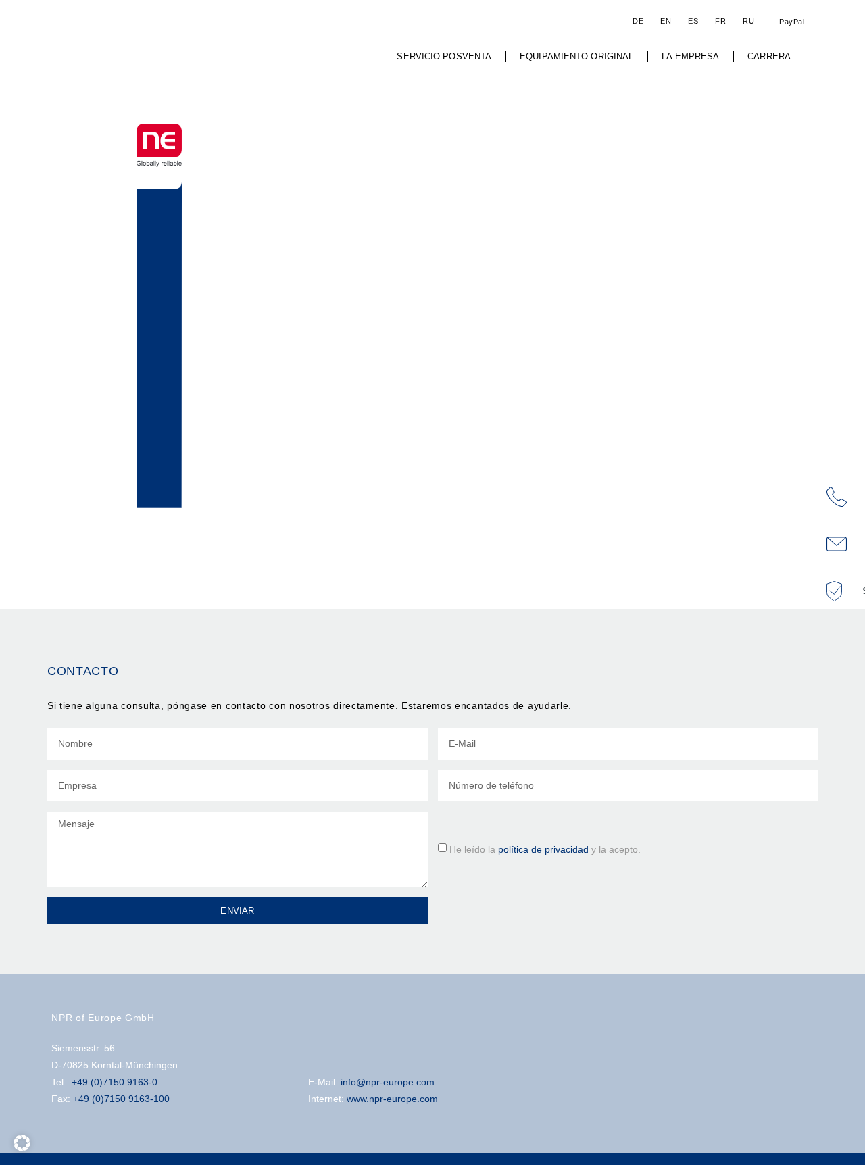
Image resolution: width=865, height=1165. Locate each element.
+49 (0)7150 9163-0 (114, 1081)
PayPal (791, 22)
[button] (22, 1143)
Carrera (769, 56)
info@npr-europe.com (388, 1081)
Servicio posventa (444, 56)
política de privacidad (543, 848)
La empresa (690, 56)
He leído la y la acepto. (545, 848)
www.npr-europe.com (392, 1098)
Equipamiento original (576, 56)
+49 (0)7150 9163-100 (121, 1098)
